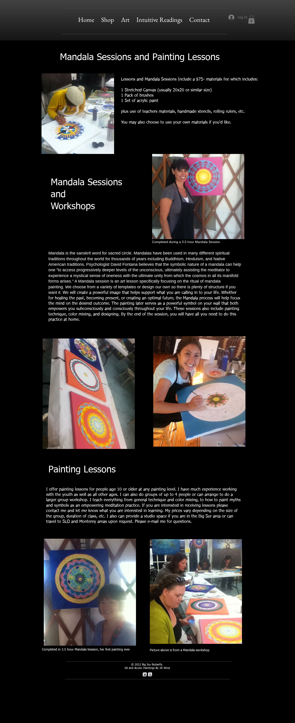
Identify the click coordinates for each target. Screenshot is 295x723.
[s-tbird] (145, 674)
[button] (125, 19)
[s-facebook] (150, 674)
